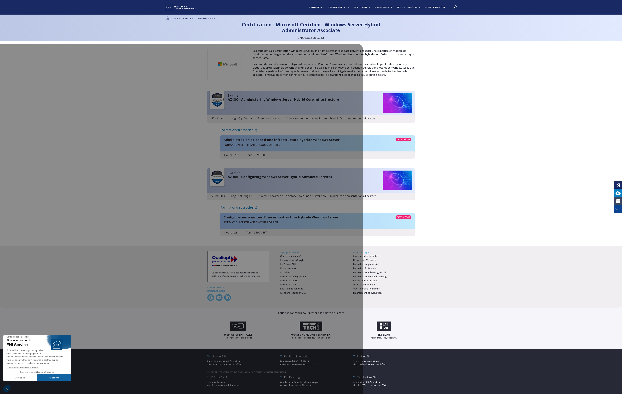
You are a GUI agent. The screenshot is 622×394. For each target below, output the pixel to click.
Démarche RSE (288, 284)
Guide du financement (364, 284)
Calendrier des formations (366, 256)
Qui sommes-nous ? (290, 256)
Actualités (285, 272)
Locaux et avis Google (292, 260)
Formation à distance (364, 268)
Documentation (288, 268)
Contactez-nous (216, 287)
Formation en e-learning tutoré (369, 272)
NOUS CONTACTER (435, 7)
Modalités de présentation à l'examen (353, 118)
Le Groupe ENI (288, 264)
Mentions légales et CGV (293, 292)
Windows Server (206, 18)
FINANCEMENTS (383, 7)
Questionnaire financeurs (366, 288)
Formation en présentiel (366, 264)
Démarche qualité (289, 280)
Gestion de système (183, 18)
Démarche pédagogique (293, 276)
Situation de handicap (291, 288)
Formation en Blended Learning (370, 276)
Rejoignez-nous (216, 290)
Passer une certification (365, 280)
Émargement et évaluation (367, 292)
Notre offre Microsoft (364, 260)
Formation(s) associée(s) (238, 130)
